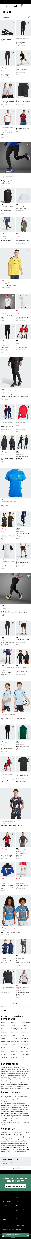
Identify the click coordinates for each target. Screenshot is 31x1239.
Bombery (3, 1035)
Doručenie (5, 1196)
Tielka (3, 1038)
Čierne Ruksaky (23, 1035)
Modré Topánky (15, 1029)
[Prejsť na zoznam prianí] (6, 6)
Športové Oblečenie (14, 1045)
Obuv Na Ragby (25, 1022)
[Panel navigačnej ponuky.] (2, 6)
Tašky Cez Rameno (14, 1057)
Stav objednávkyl (7, 1201)
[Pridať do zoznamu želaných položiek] (13, 23)
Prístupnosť (19, 1229)
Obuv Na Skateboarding (25, 1026)
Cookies (5, 1223)
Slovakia (18, 1236)
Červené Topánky (13, 1054)
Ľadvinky (3, 1029)
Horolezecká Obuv (24, 1038)
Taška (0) (22, 1172)
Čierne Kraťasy (25, 1054)
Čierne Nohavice (13, 1026)
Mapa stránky (19, 1201)
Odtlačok (5, 1205)
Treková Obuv (24, 1032)
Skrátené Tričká (3, 1032)
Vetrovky (3, 1054)
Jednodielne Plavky (4, 1045)
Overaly (3, 1025)
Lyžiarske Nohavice (13, 1051)
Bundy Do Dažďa (14, 1038)
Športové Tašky (5, 1041)
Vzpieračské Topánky (24, 1045)
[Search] (25, 6)
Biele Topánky (15, 1041)
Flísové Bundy (25, 1041)
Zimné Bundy (24, 1029)
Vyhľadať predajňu (20, 1210)
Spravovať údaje (19, 1218)
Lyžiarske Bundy (13, 1048)
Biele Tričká (14, 1022)
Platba (17, 1205)
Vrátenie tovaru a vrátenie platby (22, 1196)
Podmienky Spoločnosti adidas (8, 1230)
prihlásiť (9, 1172)
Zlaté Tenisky (15, 1032)
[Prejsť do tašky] (28, 6)
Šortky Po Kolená (4, 1057)
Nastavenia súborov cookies (7, 1219)
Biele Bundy (24, 1048)
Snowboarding (5, 1048)
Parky (3, 1022)
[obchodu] (15, 6)
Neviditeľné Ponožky (14, 1035)
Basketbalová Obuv (24, 1051)
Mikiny (3, 1051)
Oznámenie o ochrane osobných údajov (21, 1224)
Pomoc (4, 1210)
